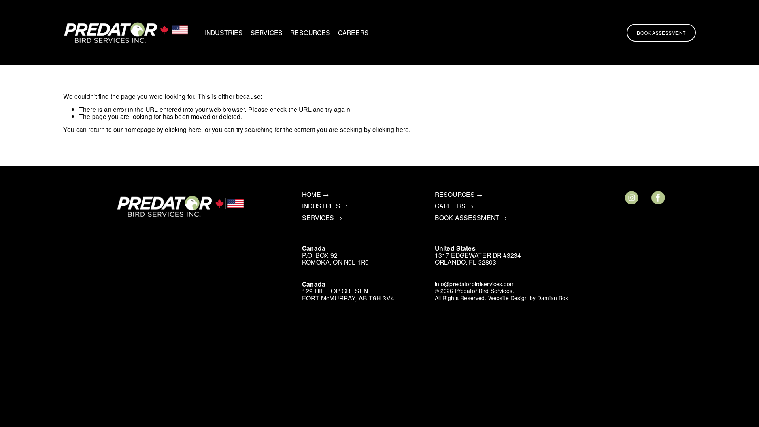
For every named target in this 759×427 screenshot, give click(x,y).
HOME (311, 194)
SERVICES (267, 32)
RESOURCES (310, 32)
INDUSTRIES (224, 32)
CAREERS (353, 32)
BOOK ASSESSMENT (467, 217)
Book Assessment (661, 32)
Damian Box (552, 298)
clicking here (183, 129)
